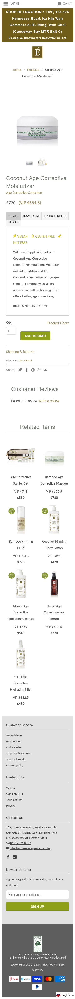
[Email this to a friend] (44, 370)
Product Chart (58, 322)
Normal (28, 360)
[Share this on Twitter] (19, 370)
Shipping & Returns (20, 352)
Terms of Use (14, 800)
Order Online (14, 747)
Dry (20, 360)
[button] (65, 995)
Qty (9, 322)
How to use (31, 216)
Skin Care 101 (14, 794)
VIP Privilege (14, 735)
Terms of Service (16, 759)
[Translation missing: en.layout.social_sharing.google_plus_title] (38, 370)
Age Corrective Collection (24, 193)
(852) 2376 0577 (20, 843)
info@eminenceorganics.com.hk (30, 848)
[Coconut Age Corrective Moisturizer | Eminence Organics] (37, 123)
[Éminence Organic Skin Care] (37, 52)
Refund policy (14, 765)
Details (14, 216)
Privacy (10, 806)
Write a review (48, 401)
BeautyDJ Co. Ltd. (42, 965)
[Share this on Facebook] (25, 370)
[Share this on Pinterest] (32, 370)
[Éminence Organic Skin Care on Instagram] (15, 857)
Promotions (13, 741)
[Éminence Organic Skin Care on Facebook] (8, 857)
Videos (10, 788)
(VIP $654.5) (30, 203)
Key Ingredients (55, 216)
